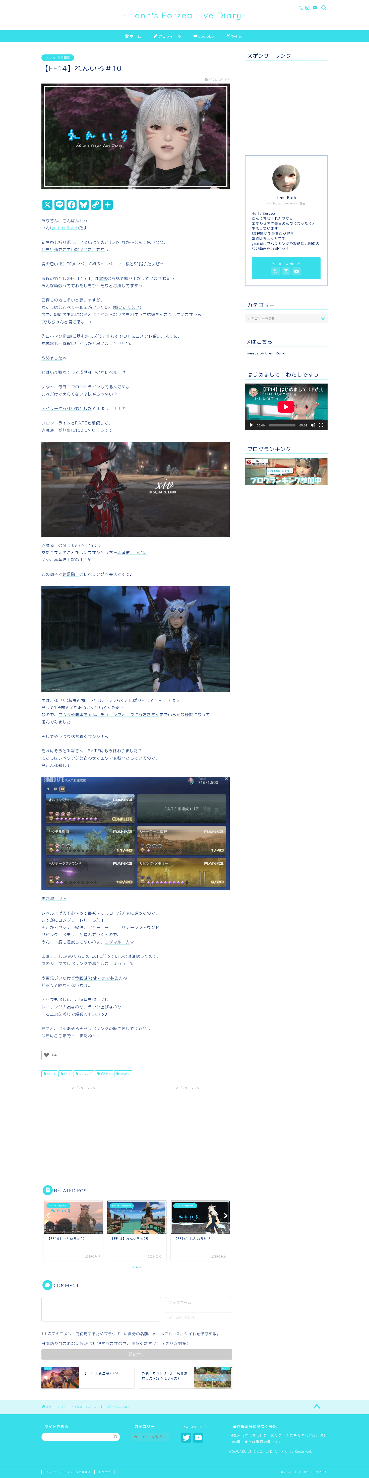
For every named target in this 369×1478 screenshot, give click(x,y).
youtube (206, 36)
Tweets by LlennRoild (265, 353)
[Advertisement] (83, 1127)
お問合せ (104, 1472)
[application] (286, 407)
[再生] (251, 425)
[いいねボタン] (46, 1055)
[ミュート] (313, 425)
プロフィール (169, 36)
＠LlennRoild (64, 228)
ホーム (135, 36)
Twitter (237, 36)
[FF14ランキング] (286, 471)
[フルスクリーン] (321, 425)
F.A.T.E (50, 1073)
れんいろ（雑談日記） (58, 58)
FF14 (66, 1073)
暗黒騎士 (105, 1073)
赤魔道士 (124, 1073)
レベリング (85, 1073)
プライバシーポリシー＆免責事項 (68, 1472)
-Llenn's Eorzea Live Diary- (184, 15)
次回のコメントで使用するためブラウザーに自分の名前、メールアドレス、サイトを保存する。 (134, 1334)
